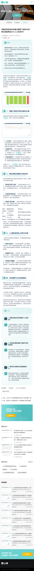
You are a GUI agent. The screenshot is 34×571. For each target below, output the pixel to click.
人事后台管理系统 (21, 472)
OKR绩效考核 (22, 466)
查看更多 (30, 462)
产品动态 (17, 22)
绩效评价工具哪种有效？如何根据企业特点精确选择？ (20, 400)
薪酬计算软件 (5, 391)
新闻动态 (9, 22)
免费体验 (17, 15)
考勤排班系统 (7, 47)
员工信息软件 (13, 469)
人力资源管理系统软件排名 (9, 466)
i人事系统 (18, 152)
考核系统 (11, 388)
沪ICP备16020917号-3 (25, 569)
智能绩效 (4, 469)
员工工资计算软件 (21, 388)
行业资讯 (24, 22)
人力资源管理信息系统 (8, 472)
